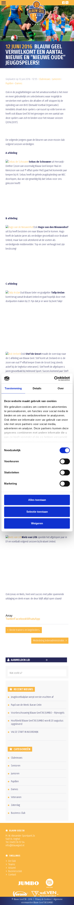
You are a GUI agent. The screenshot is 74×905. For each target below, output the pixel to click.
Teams (11, 864)
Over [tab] (61, 388)
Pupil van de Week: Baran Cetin (26, 704)
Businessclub (15, 871)
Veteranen (16, 797)
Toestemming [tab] (13, 388)
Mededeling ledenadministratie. (48, 640)
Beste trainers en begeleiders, (25, 629)
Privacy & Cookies (43, 899)
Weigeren (37, 523)
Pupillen (9, 83)
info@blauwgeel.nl (15, 845)
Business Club (18, 812)
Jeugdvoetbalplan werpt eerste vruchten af (32, 697)
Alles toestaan (37, 499)
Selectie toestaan (37, 511)
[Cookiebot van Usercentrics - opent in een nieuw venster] (54, 378)
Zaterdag (15, 805)
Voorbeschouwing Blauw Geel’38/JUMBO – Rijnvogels (37, 712)
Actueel (12, 867)
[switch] (65, 461)
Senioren (15, 765)
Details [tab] (37, 388)
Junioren (56, 79)
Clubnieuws (44, 79)
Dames (18, 83)
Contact (12, 874)
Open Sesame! (4, 2)
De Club (12, 861)
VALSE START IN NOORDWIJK (24, 731)
